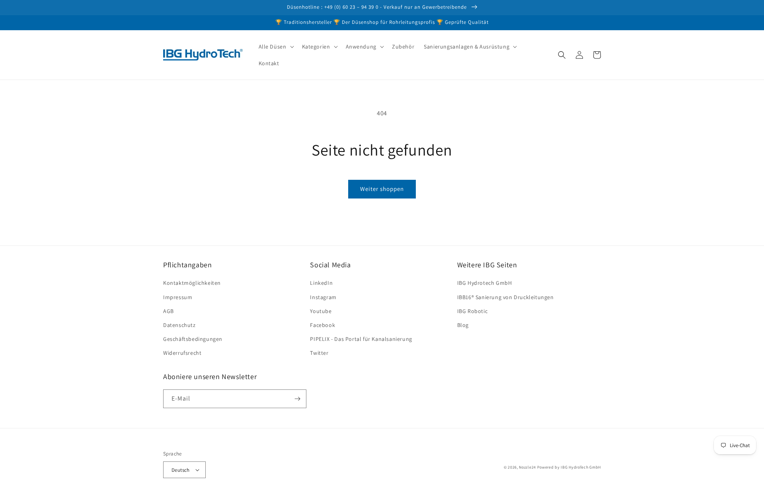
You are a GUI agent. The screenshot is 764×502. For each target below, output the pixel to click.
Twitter (319, 352)
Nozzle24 (527, 467)
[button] (275, 46)
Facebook (322, 325)
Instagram (323, 297)
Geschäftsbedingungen (192, 338)
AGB (168, 311)
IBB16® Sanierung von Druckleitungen (505, 297)
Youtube (320, 311)
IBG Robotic (472, 311)
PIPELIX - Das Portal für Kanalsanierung (361, 338)
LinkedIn (321, 282)
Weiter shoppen (382, 189)
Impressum (177, 297)
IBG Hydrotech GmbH (484, 282)
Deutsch (181, 470)
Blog (463, 325)
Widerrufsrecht (182, 352)
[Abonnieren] (297, 398)
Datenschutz (179, 325)
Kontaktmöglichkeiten (192, 282)
